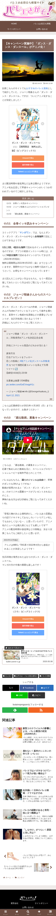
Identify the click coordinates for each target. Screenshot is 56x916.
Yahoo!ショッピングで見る (28, 172)
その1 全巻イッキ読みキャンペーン (22, 203)
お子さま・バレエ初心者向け (26, 676)
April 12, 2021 (13, 395)
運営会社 (14, 903)
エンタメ (8, 676)
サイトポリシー (41, 903)
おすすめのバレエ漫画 (37, 88)
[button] (36, 695)
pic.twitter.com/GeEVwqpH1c (20, 384)
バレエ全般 (46, 676)
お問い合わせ (28, 907)
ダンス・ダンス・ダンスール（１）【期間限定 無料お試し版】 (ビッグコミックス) (27, 147)
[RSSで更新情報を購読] (41, 710)
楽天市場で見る (28, 165)
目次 (24, 198)
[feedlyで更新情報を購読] (15, 710)
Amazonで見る (28, 158)
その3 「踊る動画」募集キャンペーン (23, 214)
